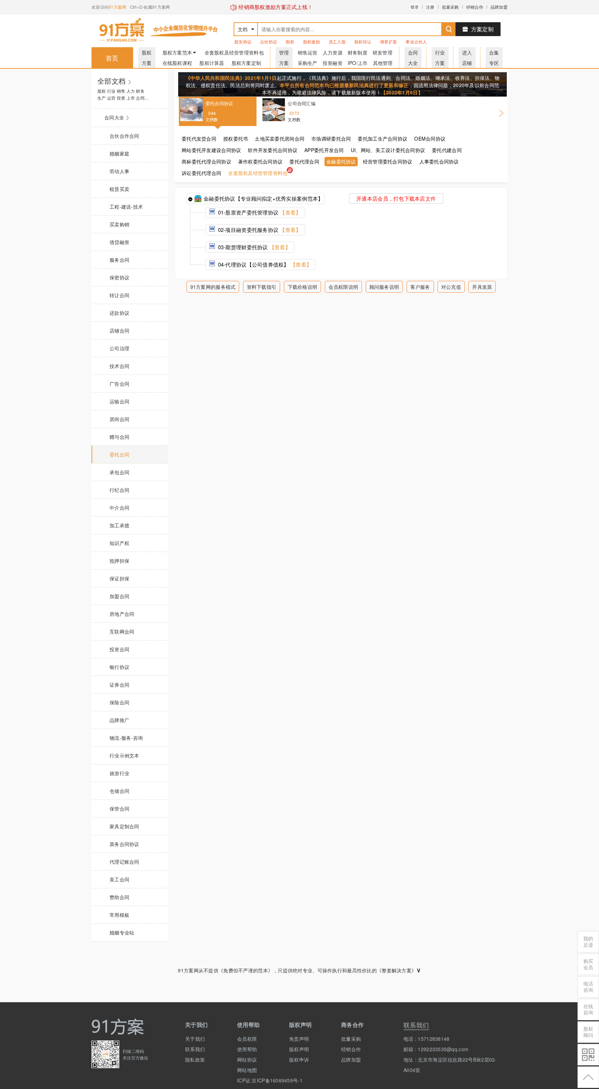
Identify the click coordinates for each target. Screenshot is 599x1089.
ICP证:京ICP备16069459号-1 (258, 1080)
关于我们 (195, 1038)
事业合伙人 (416, 41)
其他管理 (383, 62)
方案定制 (482, 29)
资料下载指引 (262, 286)
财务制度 (357, 52)
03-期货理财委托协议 (253, 247)
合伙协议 (268, 41)
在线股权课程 (177, 62)
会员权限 (247, 1038)
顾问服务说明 (384, 286)
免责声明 (299, 1038)
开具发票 (482, 286)
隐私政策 (195, 1059)
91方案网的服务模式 (213, 286)
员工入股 (337, 41)
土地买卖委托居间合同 (279, 138)
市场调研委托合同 (331, 138)
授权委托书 (235, 138)
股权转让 (362, 41)
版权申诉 (299, 1059)
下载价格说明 (303, 286)
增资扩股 (388, 41)
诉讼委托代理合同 (201, 172)
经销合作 (474, 7)
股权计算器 (211, 62)
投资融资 (332, 62)
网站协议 (247, 1059)
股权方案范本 (177, 52)
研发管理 (382, 52)
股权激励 (311, 41)
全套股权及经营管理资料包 (234, 52)
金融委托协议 (341, 161)
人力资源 (332, 52)
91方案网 (117, 7)
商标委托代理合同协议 (206, 161)
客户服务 (420, 286)
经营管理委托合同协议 (388, 161)
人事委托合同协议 (439, 161)
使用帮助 (247, 1049)
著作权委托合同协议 (260, 161)
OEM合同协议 (429, 138)
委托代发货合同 (199, 138)
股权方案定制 (246, 62)
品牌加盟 (499, 7)
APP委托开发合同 (324, 149)
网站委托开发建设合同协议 (211, 149)
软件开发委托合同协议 (272, 149)
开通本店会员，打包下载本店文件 (396, 198)
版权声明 (299, 1049)
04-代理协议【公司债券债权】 (264, 264)
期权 (290, 41)
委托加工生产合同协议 (382, 138)
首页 (112, 57)
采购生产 (308, 62)
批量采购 (450, 7)
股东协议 (242, 41)
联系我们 (195, 1049)
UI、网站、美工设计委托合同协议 (388, 149)
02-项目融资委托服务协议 (258, 229)
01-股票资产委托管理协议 (258, 212)
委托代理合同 (304, 161)
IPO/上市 (358, 62)
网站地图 (247, 1069)
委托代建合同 (447, 149)
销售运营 (308, 52)
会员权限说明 (343, 286)
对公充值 (451, 286)
